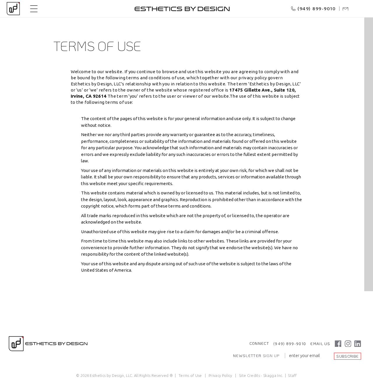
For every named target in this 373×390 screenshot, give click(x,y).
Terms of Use (190, 375)
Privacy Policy (220, 375)
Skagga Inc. (273, 375)
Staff (292, 375)
